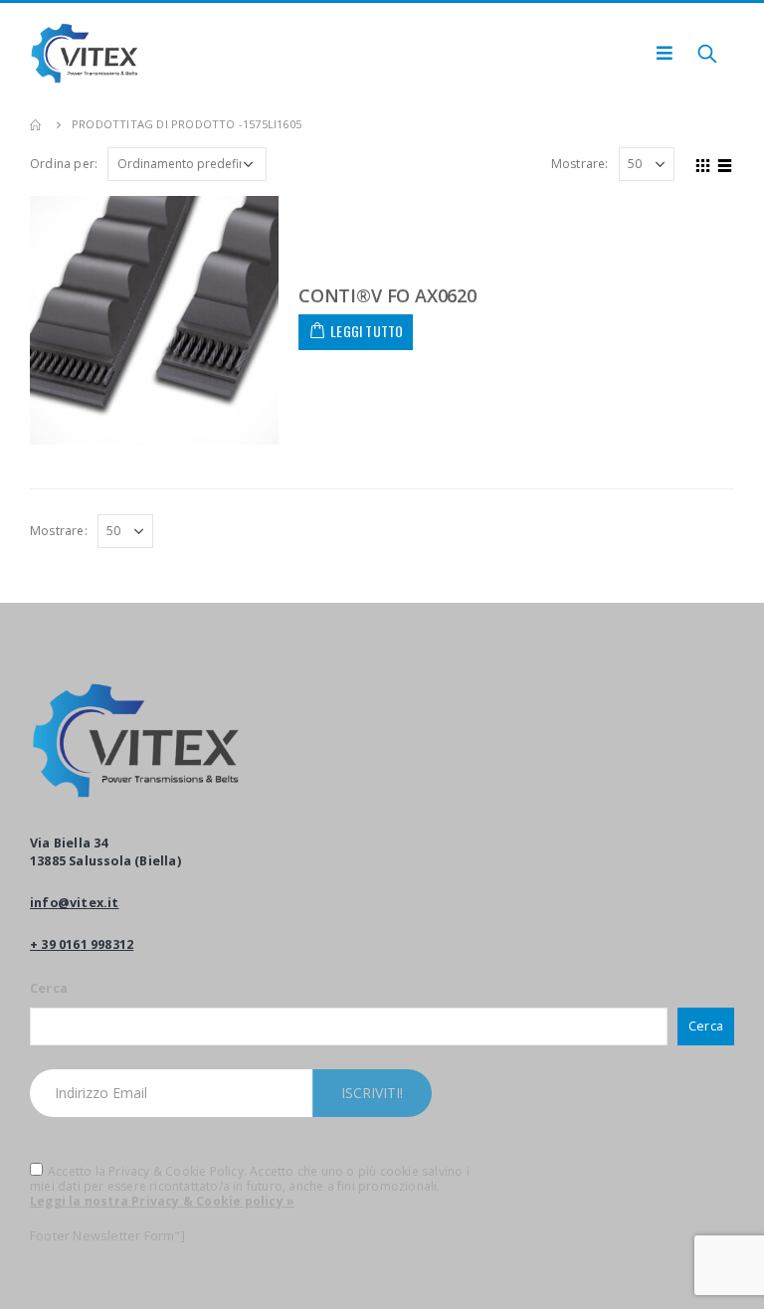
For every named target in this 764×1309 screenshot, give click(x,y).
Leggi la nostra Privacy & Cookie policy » (162, 1201)
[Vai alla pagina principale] (37, 124)
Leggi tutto (366, 330)
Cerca (49, 988)
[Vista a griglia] (703, 163)
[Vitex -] (84, 53)
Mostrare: (580, 163)
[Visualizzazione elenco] (725, 163)
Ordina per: (63, 163)
